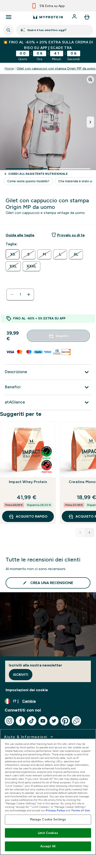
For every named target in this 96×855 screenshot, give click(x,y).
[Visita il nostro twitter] (54, 720)
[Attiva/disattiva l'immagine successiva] (90, 122)
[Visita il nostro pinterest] (65, 720)
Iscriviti (20, 674)
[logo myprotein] (48, 17)
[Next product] (89, 532)
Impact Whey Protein (28, 482)
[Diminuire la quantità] (12, 294)
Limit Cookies (48, 833)
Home (9, 68)
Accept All (47, 846)
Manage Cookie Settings (48, 819)
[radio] (13, 254)
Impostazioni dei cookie (27, 690)
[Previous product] (80, 532)
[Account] (75, 17)
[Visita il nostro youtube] (43, 720)
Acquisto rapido (32, 516)
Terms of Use (80, 810)
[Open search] (8, 30)
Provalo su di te (71, 235)
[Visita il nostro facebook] (20, 720)
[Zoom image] (90, 79)
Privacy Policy (55, 810)
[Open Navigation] (8, 17)
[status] (20, 294)
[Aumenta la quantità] (29, 294)
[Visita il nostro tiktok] (31, 720)
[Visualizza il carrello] (87, 17)
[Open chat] (76, 720)
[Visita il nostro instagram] (9, 720)
